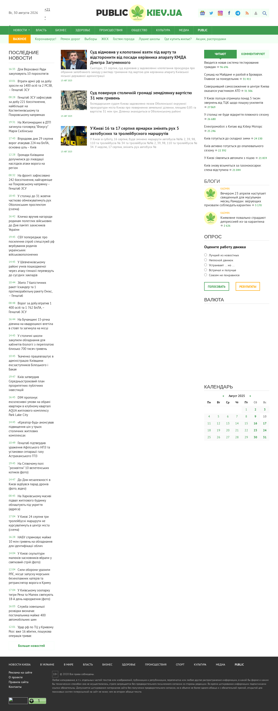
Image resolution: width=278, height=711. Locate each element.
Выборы (90, 39)
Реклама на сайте (20, 673)
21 (237, 430)
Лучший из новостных (223, 255)
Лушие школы (149, 39)
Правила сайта (18, 682)
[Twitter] (211, 13)
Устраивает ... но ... (221, 265)
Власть (41, 30)
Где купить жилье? (178, 39)
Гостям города (123, 39)
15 (246, 423)
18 (209, 430)
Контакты (15, 687)
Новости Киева (20, 665)
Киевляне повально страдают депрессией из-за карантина (243, 220)
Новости (20, 30)
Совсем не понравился (224, 275)
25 (209, 437)
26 (218, 437)
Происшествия (110, 30)
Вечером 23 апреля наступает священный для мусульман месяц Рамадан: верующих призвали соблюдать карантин (235, 200)
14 (237, 423)
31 (264, 437)
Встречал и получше (222, 270)
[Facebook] (229, 13)
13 (228, 423)
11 (209, 423)
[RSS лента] (247, 13)
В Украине (47, 665)
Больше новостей (31, 646)
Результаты (247, 287)
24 (264, 430)
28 (237, 437)
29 (246, 437)
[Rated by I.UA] (18, 703)
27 (228, 437)
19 (218, 430)
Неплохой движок (220, 260)
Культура (163, 30)
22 (246, 430)
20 (228, 430)
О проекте (16, 677)
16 (255, 423)
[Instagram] (220, 13)
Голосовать (216, 287)
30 (255, 437)
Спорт (180, 665)
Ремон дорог (70, 39)
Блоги (212, 181)
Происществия (155, 665)
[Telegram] (238, 13)
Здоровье (82, 30)
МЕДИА (184, 30)
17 (264, 423)
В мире (68, 665)
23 (255, 430)
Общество (139, 30)
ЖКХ (105, 39)
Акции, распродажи (211, 39)
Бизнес (60, 30)
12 (218, 423)
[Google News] (202, 13)
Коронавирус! (45, 39)
